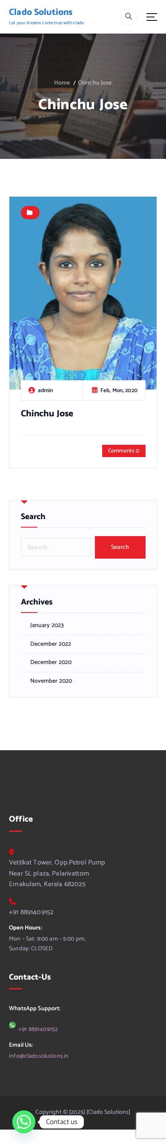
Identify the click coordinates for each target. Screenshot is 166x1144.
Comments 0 (123, 450)
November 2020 (51, 681)
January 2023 (47, 625)
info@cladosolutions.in (39, 1056)
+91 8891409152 (31, 912)
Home (62, 83)
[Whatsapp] (23, 1121)
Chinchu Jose (95, 83)
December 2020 (51, 662)
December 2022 (51, 644)
